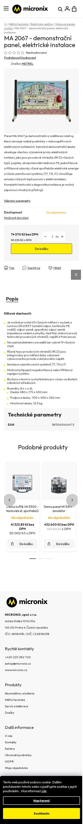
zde (44, 791)
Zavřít (9, 271)
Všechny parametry (17, 201)
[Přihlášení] (67, 9)
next (72, 500)
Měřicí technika (15, 700)
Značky (9, 712)
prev (9, 500)
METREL (27, 63)
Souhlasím (41, 813)
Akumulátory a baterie (19, 693)
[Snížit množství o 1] (45, 236)
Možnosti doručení (16, 218)
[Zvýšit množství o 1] (62, 236)
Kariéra (10, 749)
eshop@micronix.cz (18, 663)
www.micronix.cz (16, 670)
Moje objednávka (16, 768)
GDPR (9, 761)
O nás (8, 736)
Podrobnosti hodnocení (20, 58)
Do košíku (41, 249)
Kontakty (11, 742)
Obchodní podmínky (18, 755)
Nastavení (41, 801)
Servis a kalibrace (16, 706)
